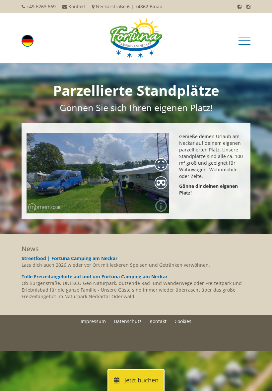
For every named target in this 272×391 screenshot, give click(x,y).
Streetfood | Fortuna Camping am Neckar (69, 258)
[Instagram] (248, 6)
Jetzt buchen (141, 380)
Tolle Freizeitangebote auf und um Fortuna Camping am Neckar (95, 276)
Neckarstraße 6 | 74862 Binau (129, 6)
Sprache (28, 41)
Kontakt (76, 6)
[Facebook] (239, 6)
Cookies (182, 321)
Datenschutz (128, 321)
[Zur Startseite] (136, 37)
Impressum (93, 321)
